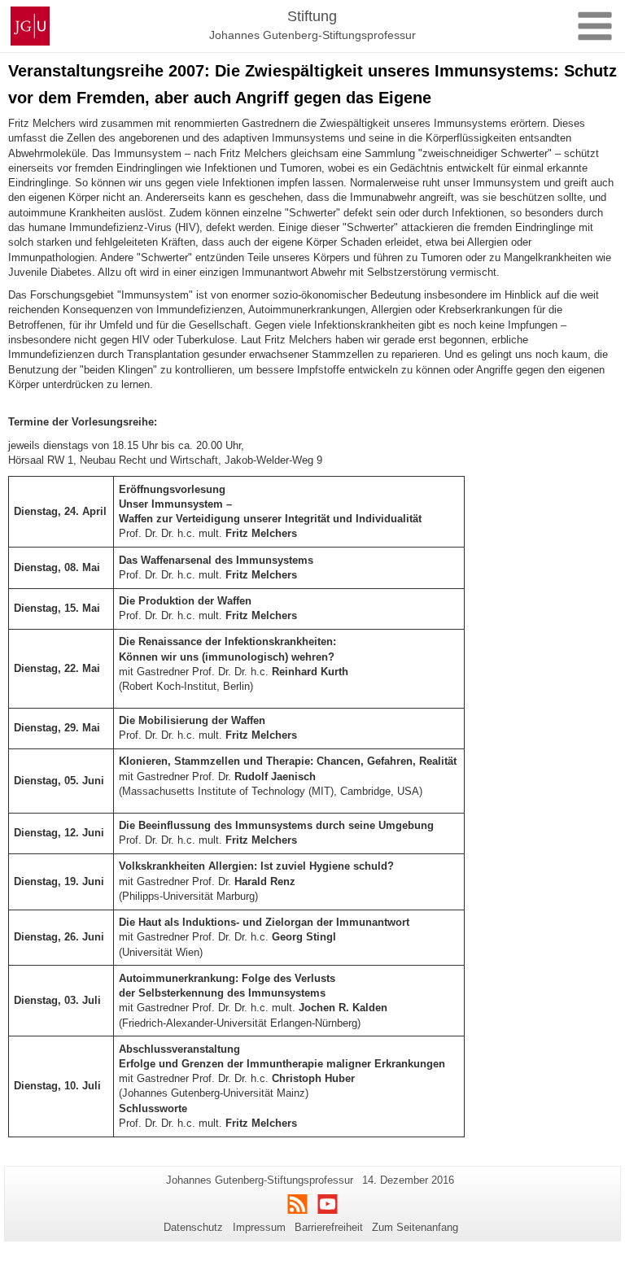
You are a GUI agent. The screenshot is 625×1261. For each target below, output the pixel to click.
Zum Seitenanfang (415, 1227)
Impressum (259, 1227)
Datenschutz (193, 1227)
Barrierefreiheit (329, 1227)
